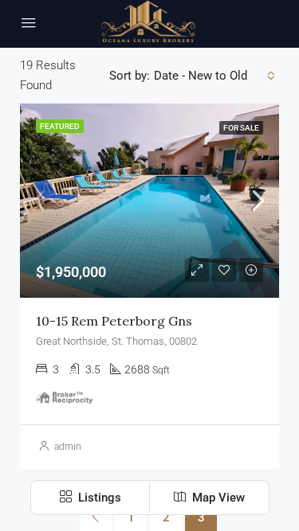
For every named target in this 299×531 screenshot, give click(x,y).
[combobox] (214, 75)
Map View (217, 497)
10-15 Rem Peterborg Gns (114, 321)
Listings (98, 497)
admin (67, 446)
